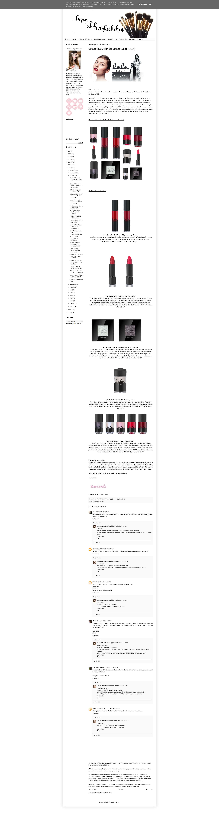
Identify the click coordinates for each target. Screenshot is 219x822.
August (72, 287)
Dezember (73, 170)
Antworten (95, 519)
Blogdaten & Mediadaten (86, 39)
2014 (69, 167)
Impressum (132, 39)
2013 (69, 310)
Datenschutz (140, 39)
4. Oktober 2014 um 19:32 (106, 549)
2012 (69, 312)
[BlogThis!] (119, 499)
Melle (94, 582)
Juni (71, 292)
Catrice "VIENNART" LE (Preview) (76, 217)
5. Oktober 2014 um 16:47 (120, 526)
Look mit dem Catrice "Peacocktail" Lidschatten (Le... (76, 226)
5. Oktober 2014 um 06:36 (103, 582)
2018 (69, 156)
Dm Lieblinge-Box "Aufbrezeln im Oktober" (75, 211)
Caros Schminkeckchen (104, 526)
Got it (151, 4)
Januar (72, 306)
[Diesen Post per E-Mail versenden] (118, 499)
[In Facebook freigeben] (123, 499)
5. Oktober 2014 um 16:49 (120, 600)
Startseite (67, 39)
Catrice (95, 501)
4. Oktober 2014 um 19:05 (102, 512)
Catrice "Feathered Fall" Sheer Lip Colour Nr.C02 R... (76, 256)
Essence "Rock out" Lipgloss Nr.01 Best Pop (76, 179)
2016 (69, 162)
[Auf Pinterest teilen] (124, 499)
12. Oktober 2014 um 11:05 (113, 708)
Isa (93, 512)
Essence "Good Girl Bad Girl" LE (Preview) (76, 276)
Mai (71, 295)
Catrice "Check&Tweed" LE (76, 280)
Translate (78, 323)
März (71, 301)
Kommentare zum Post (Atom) (103, 793)
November (73, 173)
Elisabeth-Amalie (98, 667)
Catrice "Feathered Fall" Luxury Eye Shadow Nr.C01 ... (76, 262)
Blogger (118, 802)
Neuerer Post (92, 789)
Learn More (143, 4)
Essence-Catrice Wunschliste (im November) (75, 250)
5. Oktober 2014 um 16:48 (120, 561)
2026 (69, 151)
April (71, 298)
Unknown (95, 549)
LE (98, 501)
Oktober (72, 175)
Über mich (74, 39)
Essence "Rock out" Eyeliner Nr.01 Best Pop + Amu (76, 201)
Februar (72, 303)
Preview (102, 501)
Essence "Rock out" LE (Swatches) (76, 221)
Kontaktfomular (123, 39)
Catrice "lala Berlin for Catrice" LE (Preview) (76, 271)
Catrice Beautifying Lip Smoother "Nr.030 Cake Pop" (76, 195)
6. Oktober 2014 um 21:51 (110, 667)
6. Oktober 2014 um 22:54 (120, 685)
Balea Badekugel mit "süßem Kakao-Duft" (76, 190)
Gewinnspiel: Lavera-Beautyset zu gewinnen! (75, 238)
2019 (69, 154)
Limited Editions (112, 39)
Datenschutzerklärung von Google (110, 771)
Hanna (95, 621)
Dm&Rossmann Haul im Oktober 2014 (76, 206)
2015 (69, 165)
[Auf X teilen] (121, 499)
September (73, 284)
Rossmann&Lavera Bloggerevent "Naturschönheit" (75, 244)
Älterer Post (149, 789)
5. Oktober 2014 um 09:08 (104, 621)
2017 (69, 159)
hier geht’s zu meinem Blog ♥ (101, 676)
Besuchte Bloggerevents (100, 39)
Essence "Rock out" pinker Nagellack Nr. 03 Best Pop (76, 185)
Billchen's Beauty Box (99, 708)
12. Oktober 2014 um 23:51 (120, 720)
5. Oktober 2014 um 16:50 (120, 643)
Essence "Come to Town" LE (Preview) (76, 267)
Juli (71, 290)
